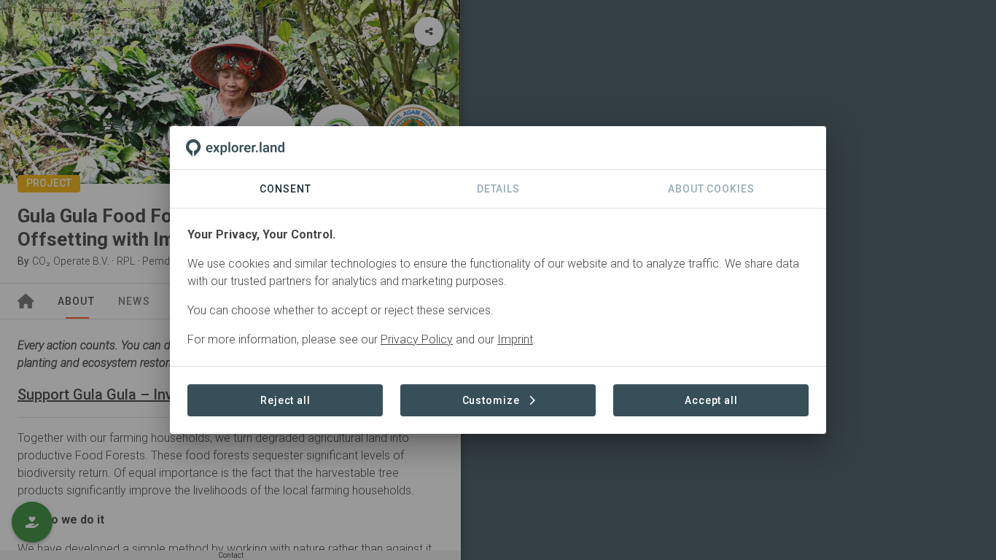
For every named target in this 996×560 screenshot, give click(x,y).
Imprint (515, 339)
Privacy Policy (417, 339)
